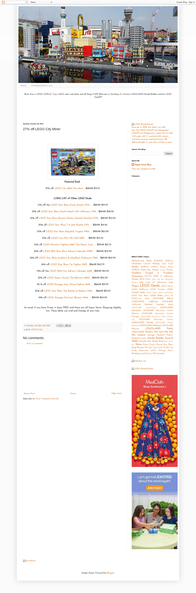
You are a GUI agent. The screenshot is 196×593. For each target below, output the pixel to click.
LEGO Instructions (165, 293)
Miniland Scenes (139, 338)
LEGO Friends (158, 289)
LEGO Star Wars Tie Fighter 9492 (68, 264)
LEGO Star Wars (140, 296)
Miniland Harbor (165, 335)
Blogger (110, 573)
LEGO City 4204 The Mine (68, 188)
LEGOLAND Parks (159, 328)
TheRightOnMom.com (41, 85)
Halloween (168, 276)
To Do (166, 347)
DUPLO (145, 267)
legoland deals (164, 304)
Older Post (116, 393)
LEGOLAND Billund (163, 298)
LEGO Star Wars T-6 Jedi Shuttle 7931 (68, 225)
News (139, 344)
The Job (148, 348)
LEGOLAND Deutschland (144, 308)
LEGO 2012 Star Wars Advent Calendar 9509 (67, 251)
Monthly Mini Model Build (151, 341)
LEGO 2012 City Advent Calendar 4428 (71, 271)
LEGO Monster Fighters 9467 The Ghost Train (68, 245)
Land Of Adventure (156, 282)
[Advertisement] (98, 110)
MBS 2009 (159, 332)
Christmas (136, 264)
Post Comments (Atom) (47, 399)
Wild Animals (158, 354)
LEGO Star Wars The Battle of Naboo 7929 (68, 291)
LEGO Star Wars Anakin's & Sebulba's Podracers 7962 (68, 258)
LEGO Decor (167, 286)
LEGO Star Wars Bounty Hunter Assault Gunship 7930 (68, 218)
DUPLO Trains (139, 270)
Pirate (146, 344)
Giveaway (137, 276)
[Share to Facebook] (66, 325)
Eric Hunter (153, 270)
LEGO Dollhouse (140, 289)
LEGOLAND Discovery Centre (156, 319)
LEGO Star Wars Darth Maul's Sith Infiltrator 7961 (68, 211)
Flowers (169, 270)
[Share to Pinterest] (69, 325)
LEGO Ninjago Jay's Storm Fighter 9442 (68, 284)
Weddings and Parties (142, 354)
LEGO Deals (36, 330)
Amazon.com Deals (142, 261)
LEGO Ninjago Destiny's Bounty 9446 (67, 297)
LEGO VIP (168, 296)
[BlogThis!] (60, 325)
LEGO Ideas (151, 293)
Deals (135, 266)
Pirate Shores (156, 344)
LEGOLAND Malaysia (150, 325)
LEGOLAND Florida (142, 322)
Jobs (141, 282)
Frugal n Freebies (159, 273)
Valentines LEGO (147, 350)
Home (23, 85)
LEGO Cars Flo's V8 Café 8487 (68, 238)
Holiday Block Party (141, 279)
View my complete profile (143, 169)
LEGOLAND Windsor (142, 332)
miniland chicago (146, 335)
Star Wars (168, 344)
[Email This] (58, 325)
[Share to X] (63, 325)
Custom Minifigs (151, 264)
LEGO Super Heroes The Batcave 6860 (68, 278)
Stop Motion (138, 347)
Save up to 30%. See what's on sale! (149, 127)
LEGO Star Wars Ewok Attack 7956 (70, 205)
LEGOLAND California (145, 301)
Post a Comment (35, 343)
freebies (136, 273)
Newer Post (29, 393)
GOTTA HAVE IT (153, 276)
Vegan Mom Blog (143, 165)
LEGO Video (156, 295)
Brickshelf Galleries (163, 261)
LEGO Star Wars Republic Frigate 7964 (67, 231)
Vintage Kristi (166, 350)
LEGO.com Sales (141, 298)
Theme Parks (158, 348)
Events (162, 270)
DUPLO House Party (162, 267)
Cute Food (167, 264)
